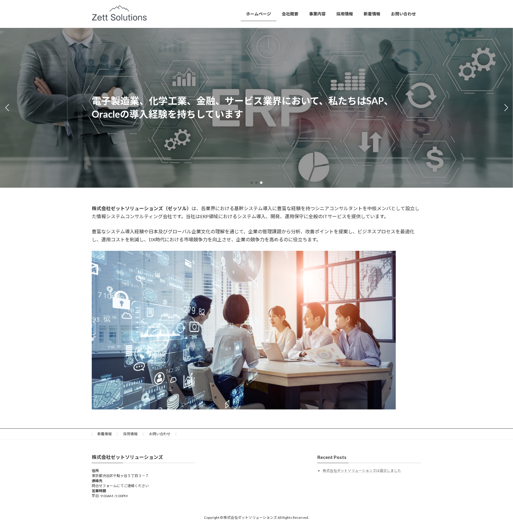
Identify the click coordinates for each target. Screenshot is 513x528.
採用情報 (130, 434)
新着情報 (104, 434)
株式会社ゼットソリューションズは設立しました (362, 470)
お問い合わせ (159, 434)
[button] (252, 182)
